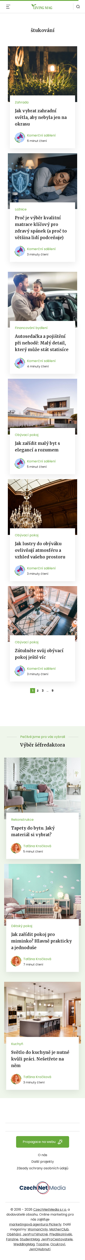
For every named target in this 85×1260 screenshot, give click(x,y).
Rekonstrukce (22, 819)
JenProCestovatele (57, 1239)
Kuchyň (17, 1043)
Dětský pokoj (21, 926)
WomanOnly (38, 1229)
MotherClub (59, 1229)
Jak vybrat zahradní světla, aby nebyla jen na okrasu (41, 117)
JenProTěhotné (35, 1234)
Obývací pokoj (26, 434)
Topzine (42, 1244)
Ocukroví (57, 1244)
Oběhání (14, 1234)
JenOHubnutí (40, 1249)
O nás (42, 1155)
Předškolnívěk (60, 1234)
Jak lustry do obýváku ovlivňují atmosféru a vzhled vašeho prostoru (40, 550)
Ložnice (21, 209)
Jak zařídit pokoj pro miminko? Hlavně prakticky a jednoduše (41, 941)
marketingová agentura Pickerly (35, 1224)
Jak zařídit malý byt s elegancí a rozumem (37, 446)
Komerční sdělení (41, 135)
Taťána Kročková (37, 846)
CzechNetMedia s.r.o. (50, 1209)
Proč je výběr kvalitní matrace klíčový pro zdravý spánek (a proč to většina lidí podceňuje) (41, 227)
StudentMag (30, 1239)
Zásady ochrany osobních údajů (42, 1168)
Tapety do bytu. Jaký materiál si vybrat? (33, 831)
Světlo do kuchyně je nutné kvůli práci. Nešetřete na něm (40, 1059)
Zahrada (21, 102)
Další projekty (42, 1161)
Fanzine (12, 1239)
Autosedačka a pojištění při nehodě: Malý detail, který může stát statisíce (41, 343)
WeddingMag (24, 1244)
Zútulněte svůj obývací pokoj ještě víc (39, 654)
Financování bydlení (31, 327)
